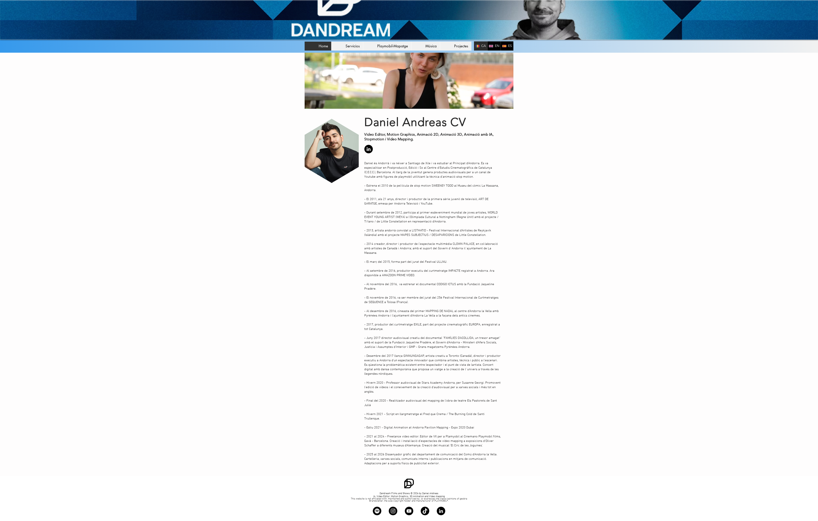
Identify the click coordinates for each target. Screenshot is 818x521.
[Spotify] (377, 511)
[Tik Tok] (425, 511)
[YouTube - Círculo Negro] (409, 511)
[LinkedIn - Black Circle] (368, 149)
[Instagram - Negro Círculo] (393, 511)
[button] (387, 46)
